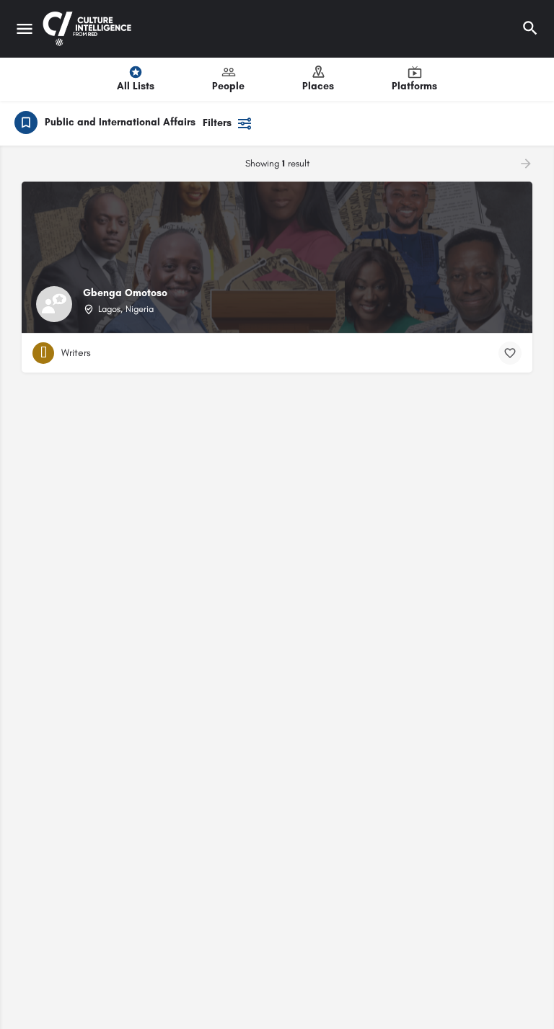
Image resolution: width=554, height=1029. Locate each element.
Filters (217, 123)
